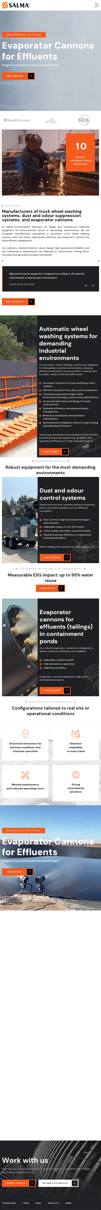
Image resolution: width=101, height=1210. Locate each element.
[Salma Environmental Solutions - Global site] (16, 5)
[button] (86, 286)
